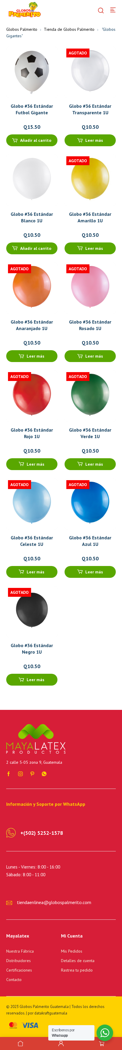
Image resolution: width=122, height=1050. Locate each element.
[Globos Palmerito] (24, 9)
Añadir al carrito (35, 140)
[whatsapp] (44, 773)
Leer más (94, 140)
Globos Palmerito (21, 29)
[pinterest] (32, 773)
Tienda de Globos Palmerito (69, 29)
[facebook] (8, 773)
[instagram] (20, 773)
